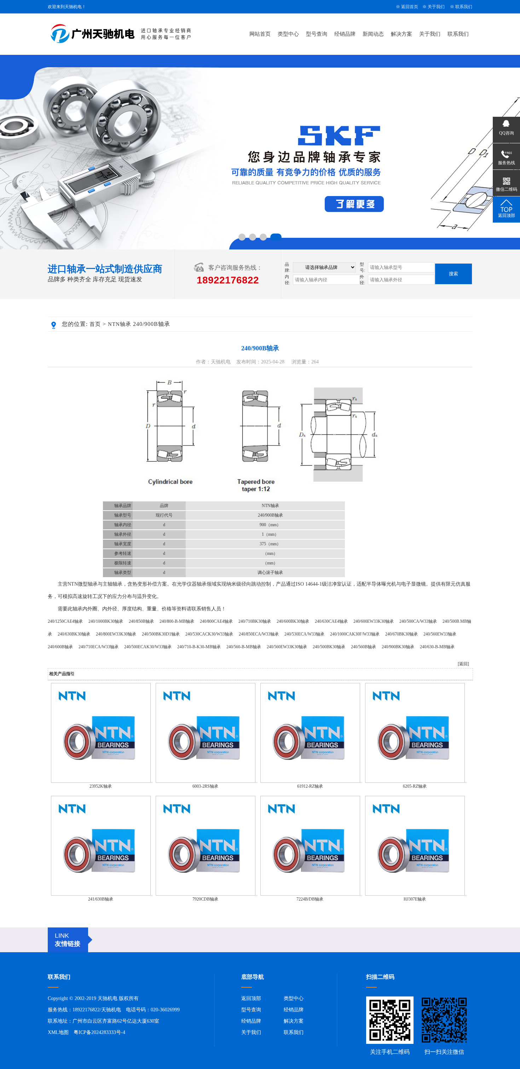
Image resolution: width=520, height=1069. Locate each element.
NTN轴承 (119, 324)
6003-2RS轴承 (205, 786)
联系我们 (463, 6)
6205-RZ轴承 (415, 786)
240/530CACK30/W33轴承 (209, 634)
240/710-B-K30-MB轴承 (199, 646)
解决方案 (401, 34)
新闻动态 (373, 34)
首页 (95, 324)
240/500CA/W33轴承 (418, 621)
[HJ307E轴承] (415, 894)
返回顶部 (251, 998)
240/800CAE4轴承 (216, 621)
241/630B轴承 (100, 899)
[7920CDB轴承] (205, 894)
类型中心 (288, 34)
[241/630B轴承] (101, 894)
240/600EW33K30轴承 (373, 621)
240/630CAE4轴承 (331, 621)
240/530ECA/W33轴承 (304, 634)
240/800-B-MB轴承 (177, 621)
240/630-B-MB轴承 (437, 646)
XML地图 (58, 1032)
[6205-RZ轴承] (415, 781)
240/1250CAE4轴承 (65, 621)
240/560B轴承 (363, 646)
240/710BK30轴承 (254, 621)
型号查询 (316, 34)
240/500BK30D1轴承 (161, 634)
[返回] (463, 663)
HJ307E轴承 (415, 899)
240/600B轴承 (60, 646)
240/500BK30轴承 (329, 646)
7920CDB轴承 (205, 899)
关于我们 (436, 6)
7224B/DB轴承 (309, 899)
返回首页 (409, 6)
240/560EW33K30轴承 (287, 646)
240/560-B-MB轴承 (243, 646)
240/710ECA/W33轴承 (99, 646)
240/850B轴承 (141, 621)
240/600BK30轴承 (293, 621)
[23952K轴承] (101, 781)
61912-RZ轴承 (310, 786)
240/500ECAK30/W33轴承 (148, 646)
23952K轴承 (100, 786)
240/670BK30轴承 (401, 634)
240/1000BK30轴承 (105, 621)
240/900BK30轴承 (398, 646)
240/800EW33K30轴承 (116, 634)
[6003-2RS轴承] (205, 781)
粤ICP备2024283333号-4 (99, 1032)
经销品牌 (345, 34)
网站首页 (260, 34)
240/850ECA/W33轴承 (259, 634)
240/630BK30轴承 (74, 634)
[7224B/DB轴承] (310, 894)
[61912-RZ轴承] (310, 781)
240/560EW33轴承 (439, 634)
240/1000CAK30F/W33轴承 (355, 634)
